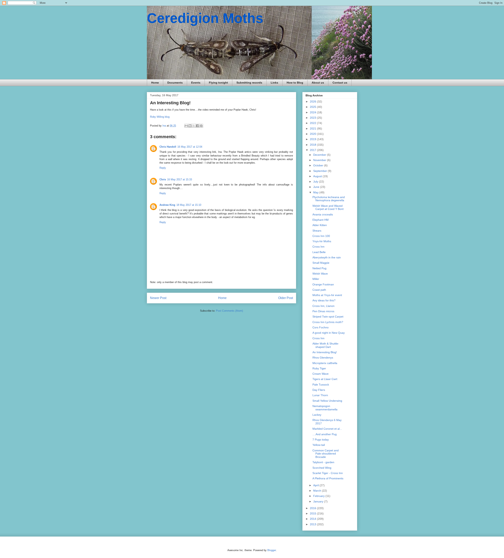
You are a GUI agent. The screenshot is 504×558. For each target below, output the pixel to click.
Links (274, 82)
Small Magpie (320, 262)
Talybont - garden (323, 462)
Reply (162, 167)
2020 (313, 133)
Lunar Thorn (320, 395)
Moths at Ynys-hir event (327, 295)
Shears (316, 230)
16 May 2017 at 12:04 (189, 146)
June (316, 186)
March (317, 490)
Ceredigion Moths (205, 18)
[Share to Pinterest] (201, 126)
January (318, 501)
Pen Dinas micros (323, 311)
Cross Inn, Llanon (323, 305)
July (316, 181)
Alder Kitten (319, 225)
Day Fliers (318, 389)
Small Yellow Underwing (327, 400)
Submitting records (249, 82)
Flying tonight (218, 82)
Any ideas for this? (323, 300)
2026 (313, 101)
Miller (315, 278)
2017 (313, 150)
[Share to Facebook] (197, 126)
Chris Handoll (167, 146)
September (320, 170)
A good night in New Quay (328, 332)
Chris (162, 179)
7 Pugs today (320, 439)
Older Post (285, 298)
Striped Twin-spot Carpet (327, 316)
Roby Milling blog (160, 116)
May (316, 192)
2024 (313, 112)
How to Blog (295, 82)
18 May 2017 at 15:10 (188, 204)
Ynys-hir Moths (321, 241)
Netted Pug (319, 268)
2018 (313, 144)
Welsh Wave (320, 273)
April (316, 485)
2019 (313, 139)
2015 (313, 513)
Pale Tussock (320, 384)
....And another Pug (324, 434)
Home (155, 82)
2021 (313, 128)
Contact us (340, 82)
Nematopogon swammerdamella (324, 407)
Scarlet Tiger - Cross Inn (327, 473)
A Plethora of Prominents (327, 478)
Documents (175, 82)
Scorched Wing (321, 467)
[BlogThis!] (190, 126)
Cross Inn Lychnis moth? (327, 322)
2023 (313, 117)
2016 (313, 508)
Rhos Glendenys (322, 357)
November (320, 160)
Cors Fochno (320, 327)
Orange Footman (323, 284)
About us (318, 82)
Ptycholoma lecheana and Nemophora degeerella (328, 199)
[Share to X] (194, 126)
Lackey (316, 414)
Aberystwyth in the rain (326, 257)
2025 (313, 106)
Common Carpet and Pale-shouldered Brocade (325, 454)
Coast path (319, 289)
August (318, 176)
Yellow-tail (318, 444)
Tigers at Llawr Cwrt (324, 379)
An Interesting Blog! (324, 352)
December (320, 154)
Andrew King (167, 204)
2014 (313, 518)
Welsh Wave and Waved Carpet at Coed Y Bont (328, 207)
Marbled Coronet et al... (327, 428)
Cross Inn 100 (321, 236)
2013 (313, 524)
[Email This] (186, 126)
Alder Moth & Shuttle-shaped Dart (325, 345)
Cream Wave (320, 373)
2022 (313, 123)
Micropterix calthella (324, 363)
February (319, 495)
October (318, 165)
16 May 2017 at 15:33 (179, 179)
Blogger (271, 550)
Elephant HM (320, 219)
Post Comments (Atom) (229, 310)
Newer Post (158, 298)
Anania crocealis (322, 214)
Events (195, 82)
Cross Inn (318, 246)
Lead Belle (319, 252)
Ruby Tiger (319, 368)
